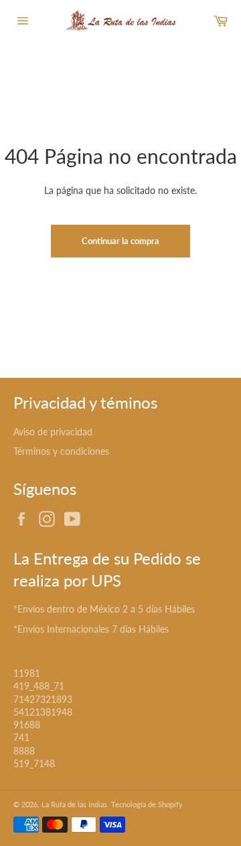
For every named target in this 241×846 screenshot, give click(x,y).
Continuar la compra (120, 240)
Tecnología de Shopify (147, 804)
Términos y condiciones (61, 451)
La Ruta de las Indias (74, 804)
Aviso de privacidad (52, 431)
